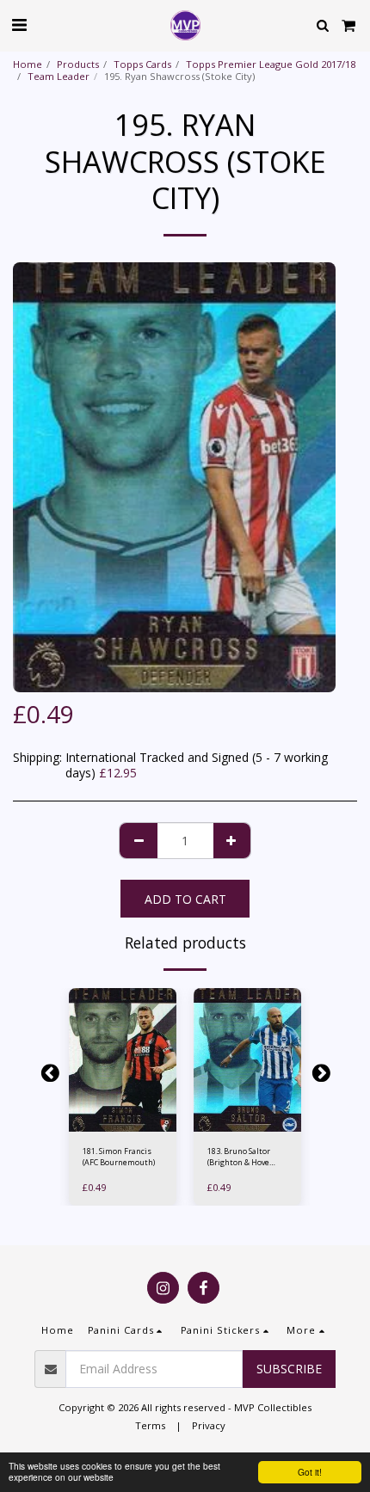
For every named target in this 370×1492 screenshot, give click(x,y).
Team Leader (58, 76)
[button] (19, 24)
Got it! (310, 1471)
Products (78, 64)
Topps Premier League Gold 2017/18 (270, 64)
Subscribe (289, 1368)
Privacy (208, 1425)
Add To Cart (126, 1123)
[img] (122, 1060)
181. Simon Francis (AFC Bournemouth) (119, 1156)
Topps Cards (142, 64)
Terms (150, 1425)
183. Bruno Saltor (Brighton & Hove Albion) (238, 1157)
